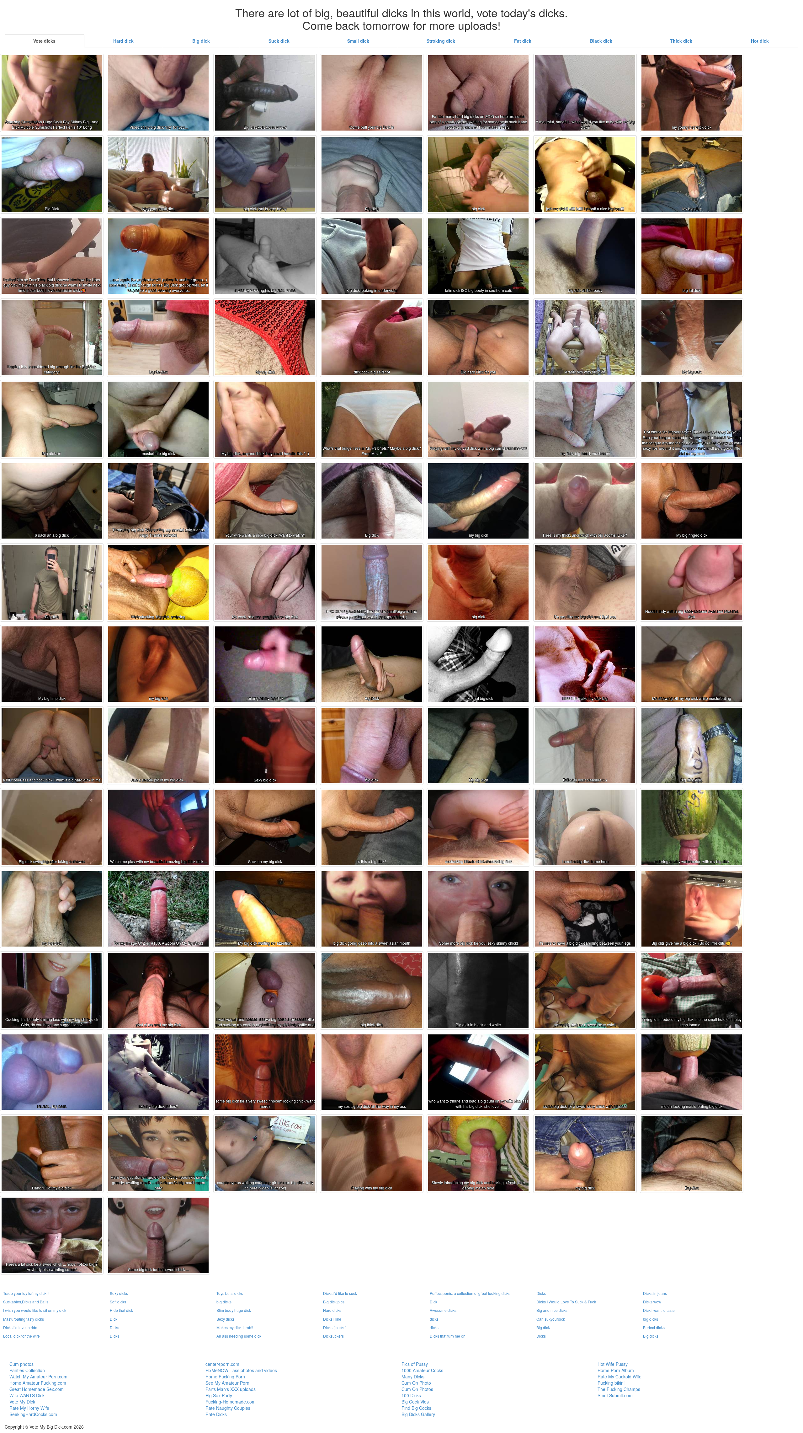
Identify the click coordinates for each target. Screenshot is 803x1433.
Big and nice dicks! (552, 1310)
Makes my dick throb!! (234, 1327)
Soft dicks (118, 1301)
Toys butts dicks (229, 1293)
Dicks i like (332, 1319)
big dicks (223, 1301)
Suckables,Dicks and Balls (25, 1301)
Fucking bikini (611, 1383)
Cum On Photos (417, 1389)
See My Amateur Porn (227, 1383)
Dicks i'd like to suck (340, 1293)
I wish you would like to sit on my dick (34, 1310)
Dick (433, 1301)
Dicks (541, 1293)
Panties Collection (27, 1370)
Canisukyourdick (550, 1319)
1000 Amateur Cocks (422, 1370)
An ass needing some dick (238, 1336)
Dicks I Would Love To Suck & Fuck (566, 1301)
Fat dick (522, 41)
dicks (434, 1319)
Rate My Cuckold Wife (619, 1376)
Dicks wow (652, 1301)
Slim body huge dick (233, 1310)
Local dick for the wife (21, 1336)
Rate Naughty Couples (227, 1408)
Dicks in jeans (655, 1293)
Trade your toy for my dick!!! (26, 1293)
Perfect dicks (654, 1327)
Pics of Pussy (415, 1364)
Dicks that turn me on (447, 1336)
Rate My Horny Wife (29, 1408)
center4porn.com (222, 1364)
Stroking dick (441, 41)
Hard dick (123, 41)
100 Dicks (411, 1395)
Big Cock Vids (415, 1401)
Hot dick (760, 41)
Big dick (201, 41)
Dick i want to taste (659, 1310)
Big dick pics (333, 1301)
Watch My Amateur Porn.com (38, 1376)
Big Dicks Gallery (418, 1414)
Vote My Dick (22, 1401)
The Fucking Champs (619, 1389)
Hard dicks (332, 1310)
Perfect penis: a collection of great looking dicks (470, 1293)
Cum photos (21, 1364)
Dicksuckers (333, 1336)
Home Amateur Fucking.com (37, 1383)
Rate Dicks (216, 1414)
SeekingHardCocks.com (33, 1414)
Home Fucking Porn (225, 1376)
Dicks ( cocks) (335, 1327)
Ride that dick (121, 1310)
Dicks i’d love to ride (20, 1327)
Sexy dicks (119, 1293)
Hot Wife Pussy (613, 1364)
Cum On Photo (416, 1383)
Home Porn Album (616, 1370)
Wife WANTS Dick (27, 1395)
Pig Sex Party (218, 1395)
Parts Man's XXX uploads (230, 1389)
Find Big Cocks (416, 1408)
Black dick (601, 41)
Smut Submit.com (615, 1395)
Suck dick (279, 41)
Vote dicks (44, 41)
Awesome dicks (443, 1310)
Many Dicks (413, 1376)
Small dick (358, 41)
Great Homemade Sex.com (36, 1389)
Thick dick (681, 41)
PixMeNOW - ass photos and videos (241, 1370)
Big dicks (650, 1336)
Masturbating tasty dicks (23, 1319)
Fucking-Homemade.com (230, 1401)
